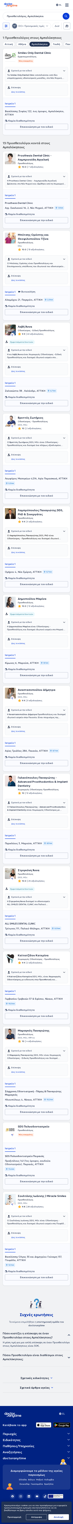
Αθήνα (22, 44)
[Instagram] (20, 1496)
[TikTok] (45, 1496)
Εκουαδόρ (25, 1484)
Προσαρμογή (14, 1517)
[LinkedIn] (29, 1496)
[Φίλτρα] (6, 26)
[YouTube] (37, 1496)
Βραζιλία (48, 1484)
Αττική (9, 44)
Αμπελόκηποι (40, 44)
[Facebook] (12, 1496)
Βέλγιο (31, 1479)
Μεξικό (39, 1479)
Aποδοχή (58, 1517)
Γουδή (56, 44)
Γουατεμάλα (37, 1484)
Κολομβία (49, 1479)
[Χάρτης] (66, 26)
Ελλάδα (23, 1479)
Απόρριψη (36, 1517)
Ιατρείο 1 (10, 103)
